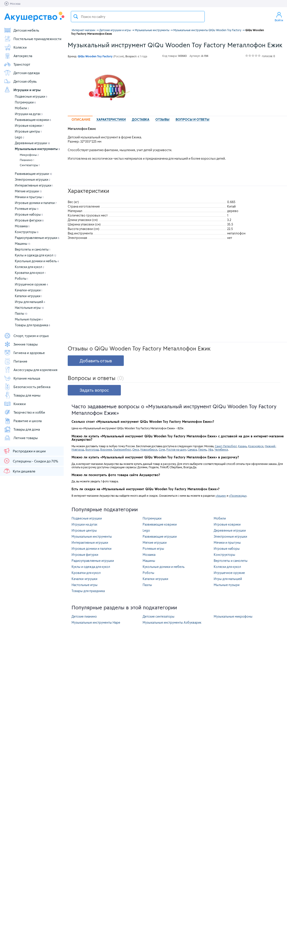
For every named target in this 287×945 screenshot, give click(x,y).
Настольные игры (29, 307)
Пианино (27, 160)
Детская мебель (26, 30)
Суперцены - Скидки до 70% (35, 461)
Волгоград (92, 449)
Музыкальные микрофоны (233, 616)
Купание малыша (26, 378)
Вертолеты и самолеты (32, 249)
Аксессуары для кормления (35, 370)
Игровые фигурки (29, 220)
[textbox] (138, 16)
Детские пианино (84, 616)
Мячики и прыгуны (29, 197)
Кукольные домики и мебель (37, 261)
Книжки (19, 404)
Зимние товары (25, 344)
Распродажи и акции (29, 451)
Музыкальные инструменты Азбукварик (172, 622)
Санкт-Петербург (226, 446)
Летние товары (25, 438)
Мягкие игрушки (28, 191)
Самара (192, 449)
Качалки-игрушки (28, 290)
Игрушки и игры (27, 90)
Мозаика (22, 226)
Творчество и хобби (29, 412)
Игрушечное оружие (31, 284)
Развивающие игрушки (33, 174)
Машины (22, 243)
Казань (242, 446)
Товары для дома (26, 429)
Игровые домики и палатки (36, 203)
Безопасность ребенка (31, 387)
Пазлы (21, 313)
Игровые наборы (29, 214)
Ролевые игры (27, 208)
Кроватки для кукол (30, 273)
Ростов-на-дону (176, 449)
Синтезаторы (30, 165)
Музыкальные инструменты (37, 149)
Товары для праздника (32, 325)
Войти (279, 20)
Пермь (202, 449)
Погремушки (25, 102)
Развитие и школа (27, 421)
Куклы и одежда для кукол (35, 255)
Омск (135, 449)
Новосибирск (148, 449)
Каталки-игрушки (28, 296)
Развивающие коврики (33, 120)
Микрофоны (29, 155)
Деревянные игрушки (32, 143)
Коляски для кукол (29, 267)
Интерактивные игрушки (34, 185)
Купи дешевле (24, 471)
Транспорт (21, 64)
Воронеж (106, 449)
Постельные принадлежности (37, 39)
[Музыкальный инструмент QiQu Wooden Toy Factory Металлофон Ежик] (109, 87)
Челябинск (221, 449)
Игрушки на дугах (29, 114)
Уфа (210, 449)
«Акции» (220, 495)
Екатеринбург (122, 449)
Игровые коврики (29, 125)
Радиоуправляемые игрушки (37, 238)
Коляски (20, 47)
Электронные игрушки (32, 179)
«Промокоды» (237, 495)
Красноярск (255, 446)
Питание (20, 361)
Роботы (21, 278)
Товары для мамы (26, 395)
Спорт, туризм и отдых (31, 336)
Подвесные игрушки (31, 96)
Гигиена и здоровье (29, 353)
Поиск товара (75, 16)
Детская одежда (26, 73)
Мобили (22, 108)
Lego (19, 137)
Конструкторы (26, 232)
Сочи (162, 449)
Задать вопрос (94, 390)
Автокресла (22, 56)
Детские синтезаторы (158, 616)
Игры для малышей (30, 302)
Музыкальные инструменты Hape (96, 622)
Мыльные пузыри (29, 319)
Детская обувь (25, 81)
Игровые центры (28, 131)
